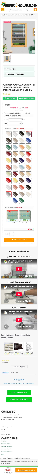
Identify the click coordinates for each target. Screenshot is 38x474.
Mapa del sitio (6, 434)
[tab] (19, 366)
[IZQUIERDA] (12, 216)
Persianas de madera (6, 446)
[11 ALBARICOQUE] (22, 147)
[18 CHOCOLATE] (15, 161)
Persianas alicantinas (6, 449)
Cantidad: (6, 234)
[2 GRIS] (15, 134)
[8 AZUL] (28, 140)
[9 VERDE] (8, 147)
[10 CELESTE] (15, 147)
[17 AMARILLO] (8, 161)
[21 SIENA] (8, 167)
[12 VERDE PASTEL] (28, 147)
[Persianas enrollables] (19, 4)
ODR (3, 429)
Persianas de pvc (5, 443)
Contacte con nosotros (8, 432)
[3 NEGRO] (22, 134)
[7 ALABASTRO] (22, 140)
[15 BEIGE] (22, 154)
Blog (2, 454)
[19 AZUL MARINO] (22, 161)
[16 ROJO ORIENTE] (28, 154)
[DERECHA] (24, 216)
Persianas (3, 441)
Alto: (6, 123)
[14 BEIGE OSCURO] (15, 154)
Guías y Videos (11, 98)
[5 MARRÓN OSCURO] (8, 140)
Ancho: (6, 119)
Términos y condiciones (8, 427)
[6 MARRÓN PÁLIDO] (15, 140)
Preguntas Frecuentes (27, 98)
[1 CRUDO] (8, 134)
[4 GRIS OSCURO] (28, 134)
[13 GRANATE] (8, 154)
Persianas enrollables (6, 451)
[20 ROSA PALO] (28, 161)
